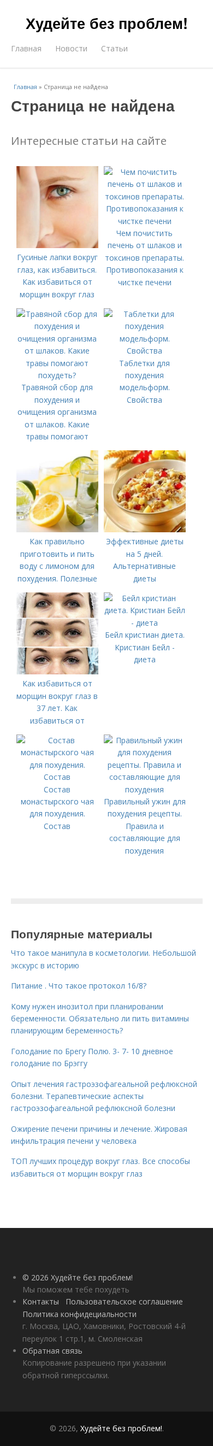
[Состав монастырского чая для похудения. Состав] (57, 777)
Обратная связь (52, 1350)
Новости (71, 48)
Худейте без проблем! (107, 23)
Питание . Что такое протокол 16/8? (78, 985)
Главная (26, 48)
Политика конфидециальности (79, 1314)
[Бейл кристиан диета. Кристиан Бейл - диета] (145, 623)
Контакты (40, 1301)
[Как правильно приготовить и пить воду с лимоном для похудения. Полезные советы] (57, 529)
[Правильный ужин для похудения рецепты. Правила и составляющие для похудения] (145, 789)
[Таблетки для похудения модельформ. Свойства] (145, 350)
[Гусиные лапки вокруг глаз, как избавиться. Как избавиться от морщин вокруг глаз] (57, 245)
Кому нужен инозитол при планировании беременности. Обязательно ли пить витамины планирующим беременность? (100, 1018)
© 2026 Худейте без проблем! (77, 1277)
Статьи (114, 48)
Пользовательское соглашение (124, 1301)
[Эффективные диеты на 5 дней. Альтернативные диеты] (145, 529)
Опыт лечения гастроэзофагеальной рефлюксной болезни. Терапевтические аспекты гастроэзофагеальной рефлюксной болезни (104, 1096)
